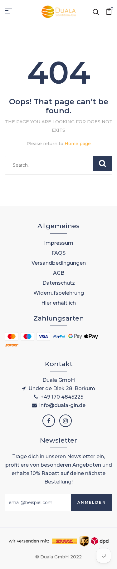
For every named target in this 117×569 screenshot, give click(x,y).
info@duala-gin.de (62, 405)
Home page (78, 143)
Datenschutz (58, 283)
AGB (58, 273)
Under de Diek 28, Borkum (61, 388)
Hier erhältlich (58, 303)
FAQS (58, 253)
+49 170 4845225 (62, 397)
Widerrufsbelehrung (58, 293)
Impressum (58, 243)
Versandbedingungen (59, 263)
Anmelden (91, 502)
